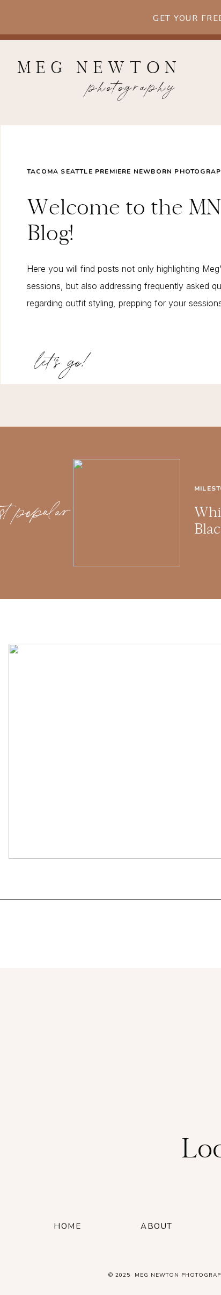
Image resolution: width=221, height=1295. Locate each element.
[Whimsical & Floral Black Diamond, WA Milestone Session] (126, 512)
